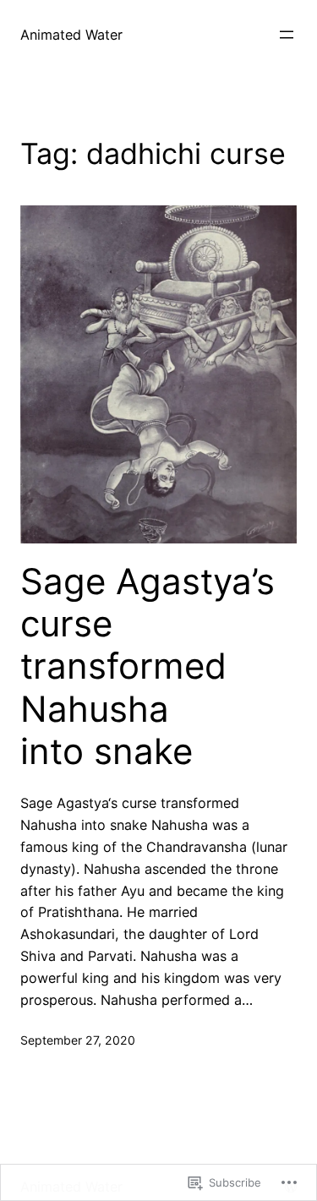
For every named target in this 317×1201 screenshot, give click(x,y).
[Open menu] (286, 35)
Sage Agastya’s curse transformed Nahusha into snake (147, 666)
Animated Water (71, 34)
